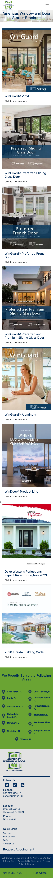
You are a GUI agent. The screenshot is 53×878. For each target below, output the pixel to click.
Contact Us (8, 843)
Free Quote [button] (40, 872)
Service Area (9, 836)
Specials (7, 833)
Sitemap (30, 864)
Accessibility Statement (29, 861)
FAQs (5, 840)
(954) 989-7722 (12, 872)
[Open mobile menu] (47, 5)
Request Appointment (18, 849)
